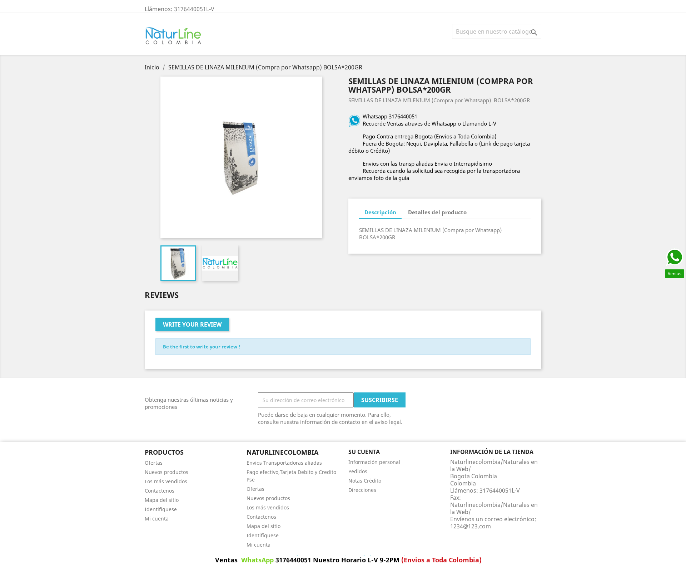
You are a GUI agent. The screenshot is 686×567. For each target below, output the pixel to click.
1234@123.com (470, 526)
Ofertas (154, 462)
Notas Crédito (364, 480)
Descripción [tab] (380, 212)
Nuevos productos (166, 472)
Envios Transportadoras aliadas (284, 462)
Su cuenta (364, 452)
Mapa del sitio (162, 500)
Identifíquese (161, 509)
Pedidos (357, 471)
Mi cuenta (157, 518)
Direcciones (362, 490)
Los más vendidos (166, 481)
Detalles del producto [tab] (437, 212)
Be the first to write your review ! (201, 346)
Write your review (192, 324)
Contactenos (159, 490)
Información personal (374, 462)
